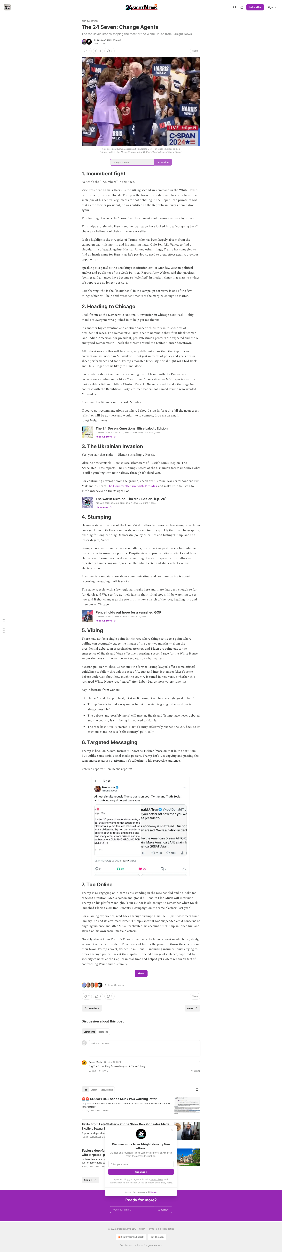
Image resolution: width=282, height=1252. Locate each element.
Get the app (157, 1236)
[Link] (77, 173)
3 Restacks (119, 985)
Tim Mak (100, 503)
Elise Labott (117, 432)
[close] (172, 1130)
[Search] (234, 7)
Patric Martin (96, 1062)
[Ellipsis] (198, 1061)
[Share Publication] (242, 7)
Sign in (272, 7)
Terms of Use (156, 1179)
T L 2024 (98, 40)
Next (190, 1008)
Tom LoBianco (114, 40)
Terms (150, 1228)
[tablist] (96, 1032)
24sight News (136, 432)
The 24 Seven (90, 21)
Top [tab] (85, 1089)
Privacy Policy (165, 1182)
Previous (94, 1008)
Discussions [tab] (107, 1089)
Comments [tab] (89, 1031)
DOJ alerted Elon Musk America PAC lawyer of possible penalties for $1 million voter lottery (126, 1105)
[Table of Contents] (3, 626)
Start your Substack (132, 1236)
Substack (125, 1245)
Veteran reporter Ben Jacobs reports (106, 769)
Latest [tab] (94, 1089)
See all (88, 1179)
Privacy (141, 1228)
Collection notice (165, 1228)
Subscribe (255, 7)
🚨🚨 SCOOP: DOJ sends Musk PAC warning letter (119, 1099)
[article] (141, 1107)
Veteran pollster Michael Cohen (103, 666)
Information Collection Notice (140, 1182)
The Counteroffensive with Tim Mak (132, 486)
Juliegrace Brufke (99, 1137)
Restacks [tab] (103, 1031)
